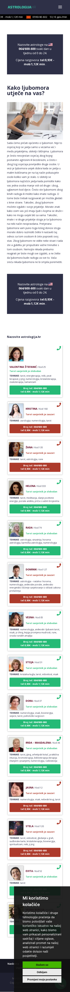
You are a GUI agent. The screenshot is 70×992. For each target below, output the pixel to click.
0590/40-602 (47, 17)
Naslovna (13, 963)
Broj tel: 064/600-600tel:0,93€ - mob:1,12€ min (35, 386)
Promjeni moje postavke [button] (42, 979)
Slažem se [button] (42, 964)
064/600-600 (27, 49)
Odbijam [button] (42, 972)
